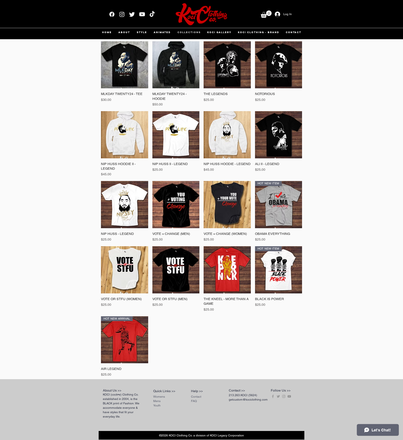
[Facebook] (112, 14)
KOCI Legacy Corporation (227, 435)
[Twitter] (132, 14)
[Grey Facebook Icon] (273, 396)
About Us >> (112, 390)
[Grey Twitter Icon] (278, 396)
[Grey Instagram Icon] (284, 396)
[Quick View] (124, 65)
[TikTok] (152, 14)
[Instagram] (122, 14)
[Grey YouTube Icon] (289, 396)
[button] (266, 14)
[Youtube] (142, 14)
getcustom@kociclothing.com (248, 399)
